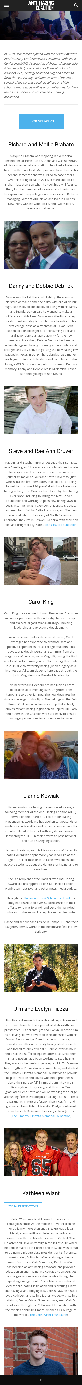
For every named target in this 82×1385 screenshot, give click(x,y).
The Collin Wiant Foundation (48, 1314)
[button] (6, 5)
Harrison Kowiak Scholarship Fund (47, 898)
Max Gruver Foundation (60, 525)
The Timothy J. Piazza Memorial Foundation (41, 1116)
